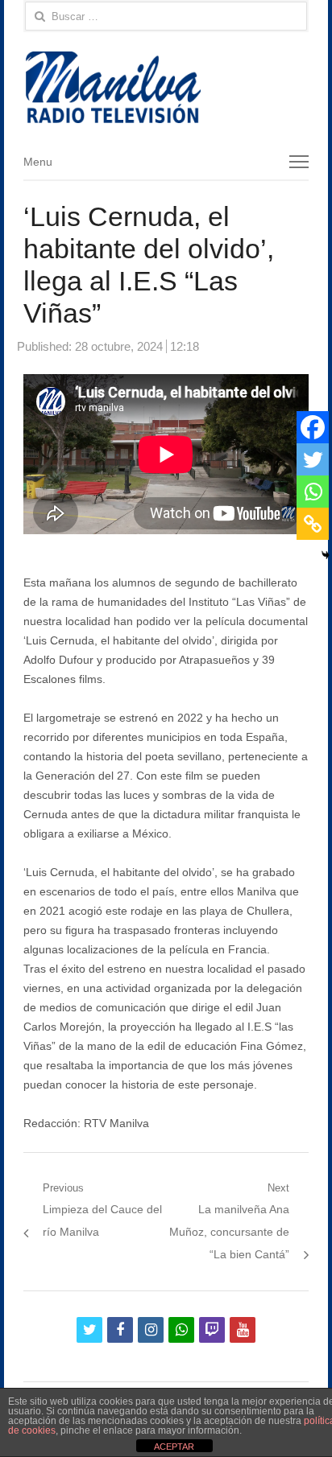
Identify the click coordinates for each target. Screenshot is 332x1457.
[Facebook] (313, 427)
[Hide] (325, 555)
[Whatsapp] (313, 491)
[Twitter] (313, 459)
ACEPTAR (174, 1446)
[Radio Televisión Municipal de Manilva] (166, 87)
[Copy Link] (313, 524)
